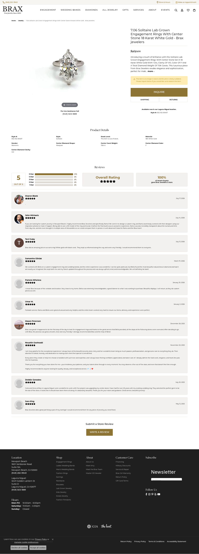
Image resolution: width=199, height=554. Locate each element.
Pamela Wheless (33, 280)
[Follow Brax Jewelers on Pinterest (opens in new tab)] (152, 494)
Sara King (29, 401)
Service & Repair (122, 469)
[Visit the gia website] (92, 526)
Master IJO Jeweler (93, 473)
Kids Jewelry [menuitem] (61, 492)
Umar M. (29, 302)
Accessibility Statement (176, 541)
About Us (90, 462)
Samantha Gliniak (33, 259)
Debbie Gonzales (33, 380)
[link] (10, 2)
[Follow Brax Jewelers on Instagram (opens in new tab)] (149, 494)
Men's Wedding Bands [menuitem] (65, 469)
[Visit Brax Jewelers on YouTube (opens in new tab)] (158, 494)
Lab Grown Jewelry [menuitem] (64, 488)
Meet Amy (90, 466)
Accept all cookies (37, 548)
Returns (173, 100)
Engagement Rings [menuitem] (64, 462)
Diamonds (91, 10)
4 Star (31, 177)
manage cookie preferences (26, 542)
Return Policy (121, 477)
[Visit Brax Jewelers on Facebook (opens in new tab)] (146, 494)
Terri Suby (30, 239)
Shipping (145, 100)
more (151, 71)
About (152, 10)
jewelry (21, 21)
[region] (69, 67)
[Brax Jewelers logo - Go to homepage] (12, 10)
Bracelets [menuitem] (60, 485)
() (75, 174)
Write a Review (99, 432)
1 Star (31, 185)
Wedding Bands (70, 10)
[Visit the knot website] (106, 526)
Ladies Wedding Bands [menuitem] (65, 466)
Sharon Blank (31, 196)
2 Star (31, 182)
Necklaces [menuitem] (60, 481)
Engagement (48, 10)
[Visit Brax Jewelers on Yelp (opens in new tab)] (155, 494)
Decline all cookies (19, 548)
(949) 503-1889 (70, 114)
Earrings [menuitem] (59, 477)
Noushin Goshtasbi (34, 343)
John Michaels (32, 215)
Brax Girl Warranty (123, 473)
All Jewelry (110, 10)
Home (14, 21)
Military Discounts (123, 466)
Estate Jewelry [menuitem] (62, 496)
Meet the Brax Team (94, 469)
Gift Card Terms (122, 481)
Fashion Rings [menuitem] (62, 473)
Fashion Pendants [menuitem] (63, 500)
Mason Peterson (33, 321)
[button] (163, 2)
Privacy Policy (140, 541)
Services (138, 10)
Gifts (126, 10)
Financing (120, 462)
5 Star (31, 174)
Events (165, 10)
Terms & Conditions (156, 541)
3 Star (31, 179)
